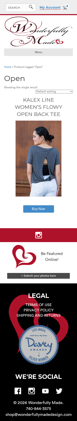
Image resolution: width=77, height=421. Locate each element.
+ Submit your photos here (38, 275)
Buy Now (38, 209)
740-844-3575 (38, 409)
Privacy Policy (39, 310)
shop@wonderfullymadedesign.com (39, 415)
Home (7, 67)
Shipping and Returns (39, 315)
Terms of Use (38, 305)
